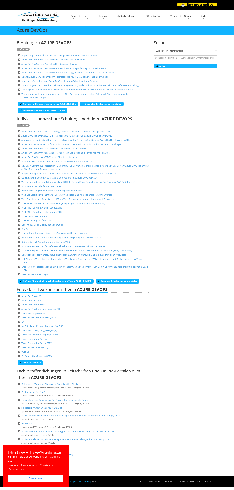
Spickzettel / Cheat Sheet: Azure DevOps (41, 407)
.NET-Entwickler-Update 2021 (36, 216)
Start (73, 16)
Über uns (188, 16)
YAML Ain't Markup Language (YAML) (40, 334)
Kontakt (181, 481)
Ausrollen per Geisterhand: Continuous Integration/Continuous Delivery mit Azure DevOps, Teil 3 (70, 415)
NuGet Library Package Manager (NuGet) (42, 326)
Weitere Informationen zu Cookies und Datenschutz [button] (32, 467)
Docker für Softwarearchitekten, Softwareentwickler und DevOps (54, 233)
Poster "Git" (27, 423)
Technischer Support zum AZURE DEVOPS (44, 110)
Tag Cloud (154, 481)
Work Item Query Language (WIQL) (39, 330)
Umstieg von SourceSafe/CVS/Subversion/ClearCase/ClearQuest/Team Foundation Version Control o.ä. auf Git (77, 89)
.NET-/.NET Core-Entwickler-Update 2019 (41, 211)
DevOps (25, 229)
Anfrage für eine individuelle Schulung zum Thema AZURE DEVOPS (57, 281)
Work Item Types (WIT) (33, 313)
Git (22, 321)
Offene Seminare (154, 16)
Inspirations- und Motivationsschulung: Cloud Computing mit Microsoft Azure (61, 237)
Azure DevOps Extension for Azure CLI (40, 308)
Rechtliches (211, 481)
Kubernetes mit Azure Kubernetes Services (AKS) (45, 241)
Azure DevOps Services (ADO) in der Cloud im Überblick (49, 157)
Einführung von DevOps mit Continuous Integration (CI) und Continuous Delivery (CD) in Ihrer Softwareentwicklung (80, 85)
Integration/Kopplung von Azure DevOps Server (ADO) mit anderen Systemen (60, 81)
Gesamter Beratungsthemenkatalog (103, 103)
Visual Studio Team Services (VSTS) (38, 317)
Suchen (162, 65)
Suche (204, 16)
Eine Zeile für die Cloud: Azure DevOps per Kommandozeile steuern (55, 399)
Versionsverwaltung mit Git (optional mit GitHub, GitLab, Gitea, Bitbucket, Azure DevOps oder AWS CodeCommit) (78, 181)
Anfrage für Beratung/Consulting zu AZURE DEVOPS (49, 103)
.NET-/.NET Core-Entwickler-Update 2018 (41, 207)
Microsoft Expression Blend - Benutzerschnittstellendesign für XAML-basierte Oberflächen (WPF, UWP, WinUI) (76, 250)
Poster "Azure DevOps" (33, 392)
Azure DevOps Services (33, 304)
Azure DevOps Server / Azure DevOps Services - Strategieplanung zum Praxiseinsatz (63, 68)
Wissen (173, 16)
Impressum (195, 481)
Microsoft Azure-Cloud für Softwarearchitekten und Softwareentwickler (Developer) (63, 246)
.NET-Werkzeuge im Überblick (36, 220)
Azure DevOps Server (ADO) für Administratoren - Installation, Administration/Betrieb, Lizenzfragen (71, 144)
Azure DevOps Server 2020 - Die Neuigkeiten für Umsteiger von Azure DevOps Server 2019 (66, 131)
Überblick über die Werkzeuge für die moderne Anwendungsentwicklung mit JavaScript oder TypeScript (73, 254)
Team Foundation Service (34, 338)
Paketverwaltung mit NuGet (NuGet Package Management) (51, 190)
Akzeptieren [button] (36, 478)
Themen (87, 16)
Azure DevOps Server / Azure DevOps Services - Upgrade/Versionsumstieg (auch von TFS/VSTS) (69, 72)
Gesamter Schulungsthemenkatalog (119, 281)
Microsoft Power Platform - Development (42, 186)
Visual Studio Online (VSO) (34, 347)
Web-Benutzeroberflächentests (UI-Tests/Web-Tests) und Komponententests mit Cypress (66, 194)
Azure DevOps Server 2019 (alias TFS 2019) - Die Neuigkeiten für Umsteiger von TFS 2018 (65, 152)
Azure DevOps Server (32, 300)
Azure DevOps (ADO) (31, 296)
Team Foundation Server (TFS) (36, 343)
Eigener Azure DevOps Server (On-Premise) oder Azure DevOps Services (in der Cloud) (64, 76)
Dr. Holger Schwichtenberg (79, 481)
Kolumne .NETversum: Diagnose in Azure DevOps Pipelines (51, 384)
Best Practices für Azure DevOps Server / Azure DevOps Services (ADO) (56, 161)
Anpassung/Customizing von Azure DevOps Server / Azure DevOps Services (59, 55)
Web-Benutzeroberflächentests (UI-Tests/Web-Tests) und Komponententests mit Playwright (68, 199)
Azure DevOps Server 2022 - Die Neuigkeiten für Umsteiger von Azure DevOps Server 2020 (66, 135)
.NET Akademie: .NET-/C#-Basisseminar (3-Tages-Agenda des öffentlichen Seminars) (63, 203)
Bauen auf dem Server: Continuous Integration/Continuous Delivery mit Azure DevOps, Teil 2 (68, 431)
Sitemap (168, 481)
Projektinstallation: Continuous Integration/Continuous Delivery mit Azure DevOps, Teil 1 (66, 439)
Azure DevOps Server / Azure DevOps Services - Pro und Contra (53, 59)
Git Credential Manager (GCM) (36, 356)
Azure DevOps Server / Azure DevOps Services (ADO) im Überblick (54, 148)
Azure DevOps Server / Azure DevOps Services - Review (49, 63)
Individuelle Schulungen (127, 16)
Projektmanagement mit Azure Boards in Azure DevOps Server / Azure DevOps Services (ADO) (68, 173)
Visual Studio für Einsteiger (34, 274)
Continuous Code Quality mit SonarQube (42, 224)
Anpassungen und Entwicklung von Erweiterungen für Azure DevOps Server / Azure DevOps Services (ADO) (75, 140)
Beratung (103, 16)
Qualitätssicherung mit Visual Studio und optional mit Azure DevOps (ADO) (59, 177)
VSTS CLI (25, 351)
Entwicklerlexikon (32, 362)
